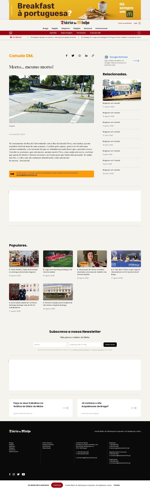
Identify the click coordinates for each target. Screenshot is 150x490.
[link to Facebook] (9, 474)
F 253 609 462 (113, 454)
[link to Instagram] (14, 474)
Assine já (57, 485)
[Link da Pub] (75, 10)
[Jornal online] (20, 24)
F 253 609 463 (113, 461)
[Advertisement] (75, 206)
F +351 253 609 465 (82, 454)
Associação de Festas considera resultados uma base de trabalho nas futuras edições (91, 254)
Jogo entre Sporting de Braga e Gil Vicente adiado (57, 253)
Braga (45, 28)
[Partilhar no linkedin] (86, 55)
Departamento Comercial (118, 452)
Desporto (65, 28)
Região (55, 28)
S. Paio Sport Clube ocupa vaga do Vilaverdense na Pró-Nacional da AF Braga (126, 254)
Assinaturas (46, 446)
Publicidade (46, 448)
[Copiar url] (93, 55)
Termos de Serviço (98, 350)
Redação (112, 443)
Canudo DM (95, 33)
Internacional (101, 28)
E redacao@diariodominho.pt (119, 448)
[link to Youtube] (23, 474)
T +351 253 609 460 (82, 452)
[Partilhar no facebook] (66, 55)
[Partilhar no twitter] (73, 55)
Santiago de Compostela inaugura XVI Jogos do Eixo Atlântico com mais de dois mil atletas (100, 37)
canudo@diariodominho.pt (26, 175)
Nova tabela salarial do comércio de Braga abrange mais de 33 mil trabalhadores (22, 287)
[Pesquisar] (139, 33)
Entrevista (81, 33)
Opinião (53, 33)
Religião (76, 28)
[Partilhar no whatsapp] (80, 55)
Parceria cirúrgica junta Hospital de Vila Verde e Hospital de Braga (57, 287)
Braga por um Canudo (113, 160)
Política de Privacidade (81, 350)
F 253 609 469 (114, 446)
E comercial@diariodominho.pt (86, 458)
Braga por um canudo (112, 80)
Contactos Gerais (82, 443)
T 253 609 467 (114, 444)
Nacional (88, 28)
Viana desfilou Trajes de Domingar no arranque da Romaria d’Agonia (20, 254)
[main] (75, 235)
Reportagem (66, 33)
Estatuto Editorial (48, 444)
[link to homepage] (75, 23)
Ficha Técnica (47, 443)
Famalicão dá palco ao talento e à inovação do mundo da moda (38, 37)
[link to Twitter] (18, 474)
